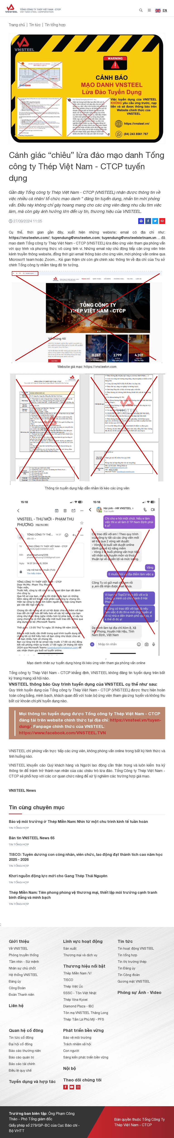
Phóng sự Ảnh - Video (139, 992)
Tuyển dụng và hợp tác (32, 1081)
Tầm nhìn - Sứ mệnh (24, 962)
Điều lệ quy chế (20, 1070)
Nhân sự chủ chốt (22, 968)
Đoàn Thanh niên (21, 994)
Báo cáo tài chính (22, 1064)
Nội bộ (69, 1068)
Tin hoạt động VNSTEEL (136, 948)
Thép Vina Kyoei (75, 999)
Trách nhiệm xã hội (77, 1044)
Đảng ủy (15, 981)
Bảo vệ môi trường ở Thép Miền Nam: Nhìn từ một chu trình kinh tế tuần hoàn (78, 821)
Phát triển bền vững (83, 1030)
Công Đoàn (17, 988)
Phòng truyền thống (24, 955)
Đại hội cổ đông (20, 1044)
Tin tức (35, 25)
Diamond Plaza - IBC (78, 1006)
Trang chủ (17, 25)
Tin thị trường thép (132, 962)
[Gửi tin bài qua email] (162, 221)
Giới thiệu (19, 941)
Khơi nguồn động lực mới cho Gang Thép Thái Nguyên (58, 876)
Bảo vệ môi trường (77, 1037)
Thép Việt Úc (73, 986)
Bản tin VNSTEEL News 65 (31, 838)
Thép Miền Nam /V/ (77, 973)
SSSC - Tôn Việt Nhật (80, 993)
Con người (71, 1051)
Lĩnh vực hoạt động (83, 941)
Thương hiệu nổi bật (84, 966)
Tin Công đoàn (129, 975)
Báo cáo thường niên (25, 1051)
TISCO (68, 980)
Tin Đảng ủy (126, 968)
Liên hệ (16, 1005)
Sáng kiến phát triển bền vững (85, 1057)
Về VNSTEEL (18, 948)
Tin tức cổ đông (21, 1037)
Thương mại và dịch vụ (80, 955)
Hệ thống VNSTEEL (23, 975)
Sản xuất (70, 948)
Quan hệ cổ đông (26, 1030)
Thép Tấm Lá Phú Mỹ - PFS (83, 1019)
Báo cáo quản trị (21, 1057)
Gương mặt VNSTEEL (134, 981)
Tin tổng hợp (55, 25)
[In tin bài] (141, 221)
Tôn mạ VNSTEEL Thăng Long (85, 1013)
